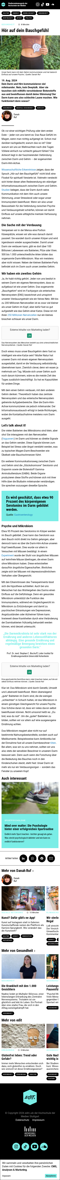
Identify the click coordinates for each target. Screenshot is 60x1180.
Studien (6, 189)
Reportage (7, 940)
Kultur (6, 13)
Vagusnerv (8, 438)
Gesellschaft (29, 13)
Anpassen (6, 1176)
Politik (29, 18)
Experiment (8, 555)
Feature (51, 1078)
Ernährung (21, 1074)
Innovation (27, 936)
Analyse (33, 1074)
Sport (19, 18)
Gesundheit (43, 13)
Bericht (40, 108)
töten (53, 742)
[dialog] (30, 1170)
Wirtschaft (8, 18)
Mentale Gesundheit (24, 108)
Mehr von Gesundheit (17, 950)
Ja (29, 335)
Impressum (38, 1119)
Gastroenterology (23, 514)
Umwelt (16, 13)
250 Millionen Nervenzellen (22, 315)
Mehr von (16, 870)
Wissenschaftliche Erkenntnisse (19, 169)
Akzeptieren (51, 1176)
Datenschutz (22, 1119)
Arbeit (15, 936)
